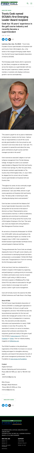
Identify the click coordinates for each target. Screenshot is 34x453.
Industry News (6, 10)
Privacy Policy (22, 443)
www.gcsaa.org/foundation (18, 359)
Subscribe (21, 441)
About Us (4, 441)
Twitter (12, 338)
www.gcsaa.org (15, 336)
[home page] (9, 3)
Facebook (5, 338)
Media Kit (4, 443)
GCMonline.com (14, 341)
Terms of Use (22, 445)
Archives (4, 448)
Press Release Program (6, 446)
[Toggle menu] (31, 3)
